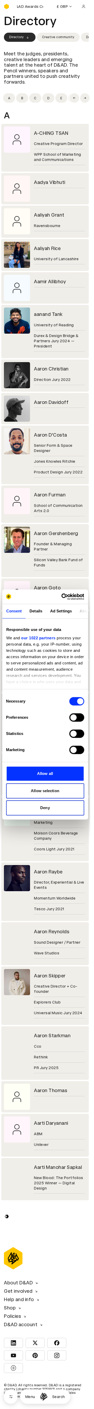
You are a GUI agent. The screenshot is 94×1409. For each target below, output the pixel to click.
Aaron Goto (47, 587)
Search (58, 1397)
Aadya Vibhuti (49, 182)
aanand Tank (48, 314)
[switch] (76, 717)
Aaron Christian (51, 369)
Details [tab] (36, 611)
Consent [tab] (14, 611)
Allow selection (45, 790)
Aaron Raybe (48, 871)
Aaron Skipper (50, 975)
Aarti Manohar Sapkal (58, 1167)
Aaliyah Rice (47, 248)
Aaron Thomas (50, 1090)
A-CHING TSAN (51, 133)
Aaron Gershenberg (56, 533)
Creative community (58, 37)
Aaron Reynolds (51, 931)
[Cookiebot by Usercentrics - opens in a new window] (63, 596)
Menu (30, 1397)
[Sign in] (83, 6)
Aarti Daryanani (51, 1123)
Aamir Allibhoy (50, 281)
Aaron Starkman (52, 1035)
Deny (45, 807)
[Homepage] (44, 1396)
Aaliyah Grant (49, 215)
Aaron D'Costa (50, 435)
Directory (16, 37)
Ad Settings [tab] (61, 611)
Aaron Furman (50, 494)
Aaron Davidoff (51, 402)
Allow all (45, 773)
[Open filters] (10, 1396)
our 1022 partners (38, 638)
